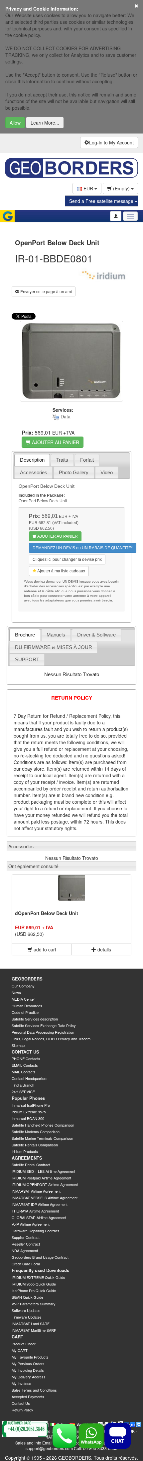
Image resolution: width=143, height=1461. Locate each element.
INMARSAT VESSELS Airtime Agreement (44, 1197)
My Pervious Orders (28, 1363)
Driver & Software (96, 634)
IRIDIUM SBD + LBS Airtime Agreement (43, 1171)
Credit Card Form (26, 1263)
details (103, 949)
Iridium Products (25, 1151)
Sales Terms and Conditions (34, 1390)
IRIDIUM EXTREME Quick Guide (38, 1277)
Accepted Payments (28, 1396)
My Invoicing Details (28, 1370)
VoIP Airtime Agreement (31, 1224)
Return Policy (22, 1409)
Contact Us (21, 1403)
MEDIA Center (23, 999)
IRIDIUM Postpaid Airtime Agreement (41, 1177)
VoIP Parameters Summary (34, 1303)
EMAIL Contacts (25, 1065)
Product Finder (24, 1343)
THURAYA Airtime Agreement (35, 1210)
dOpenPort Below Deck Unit (46, 913)
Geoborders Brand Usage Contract (40, 1257)
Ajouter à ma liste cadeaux (61, 571)
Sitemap (18, 1045)
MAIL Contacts (24, 1071)
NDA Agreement (25, 1250)
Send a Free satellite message (102, 201)
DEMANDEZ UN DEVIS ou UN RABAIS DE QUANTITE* (83, 548)
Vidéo (106, 472)
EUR (88, 188)
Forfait (87, 460)
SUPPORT (27, 659)
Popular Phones (28, 1098)
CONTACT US (25, 1052)
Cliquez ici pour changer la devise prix (67, 559)
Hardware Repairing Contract (35, 1230)
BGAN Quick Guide (27, 1297)
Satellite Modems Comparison (36, 1131)
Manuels (56, 634)
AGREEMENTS (27, 1158)
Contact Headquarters (30, 1078)
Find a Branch (23, 1085)
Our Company (23, 985)
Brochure (25, 634)
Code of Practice (25, 1012)
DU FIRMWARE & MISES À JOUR (53, 647)
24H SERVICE (23, 1091)
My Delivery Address (29, 1376)
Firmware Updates (27, 1317)
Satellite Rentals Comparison (35, 1144)
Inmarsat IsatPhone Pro (31, 1105)
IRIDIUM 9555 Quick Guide (34, 1284)
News (16, 992)
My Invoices (21, 1383)
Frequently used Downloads (40, 1270)
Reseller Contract (26, 1244)
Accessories (33, 472)
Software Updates (26, 1310)
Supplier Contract (26, 1237)
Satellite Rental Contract (31, 1164)
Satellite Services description (35, 1018)
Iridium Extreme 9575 (29, 1111)
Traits (62, 460)
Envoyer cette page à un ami (45, 291)
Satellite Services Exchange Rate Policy (44, 1025)
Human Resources (27, 1005)
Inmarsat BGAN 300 (28, 1118)
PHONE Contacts (26, 1058)
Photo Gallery (73, 472)
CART (17, 1336)
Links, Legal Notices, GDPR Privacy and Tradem (51, 1038)
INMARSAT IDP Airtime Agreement (40, 1204)
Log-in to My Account (111, 142)
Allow (15, 122)
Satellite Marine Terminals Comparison (42, 1138)
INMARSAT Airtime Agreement (36, 1191)
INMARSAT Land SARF (31, 1323)
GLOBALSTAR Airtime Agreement (39, 1217)
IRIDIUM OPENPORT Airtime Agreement (45, 1184)
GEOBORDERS (27, 979)
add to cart (44, 949)
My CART (20, 1350)
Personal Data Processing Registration (43, 1032)
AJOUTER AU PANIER (55, 442)
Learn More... (45, 122)
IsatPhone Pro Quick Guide (34, 1290)
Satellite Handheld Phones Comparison (43, 1125)
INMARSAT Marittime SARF (34, 1330)
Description (32, 460)
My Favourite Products (30, 1357)
